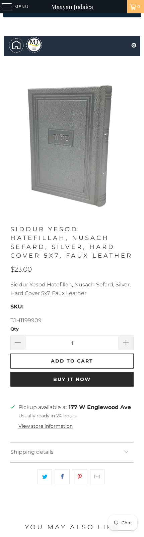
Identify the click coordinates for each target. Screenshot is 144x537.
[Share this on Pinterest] (80, 477)
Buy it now (72, 379)
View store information (45, 426)
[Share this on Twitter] (45, 477)
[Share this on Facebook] (62, 477)
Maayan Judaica (72, 7)
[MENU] (3, 6)
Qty (14, 328)
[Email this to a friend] (97, 477)
